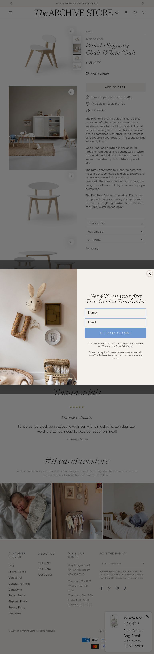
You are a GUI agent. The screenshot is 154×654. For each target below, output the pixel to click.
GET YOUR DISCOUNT (115, 333)
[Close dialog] (149, 273)
